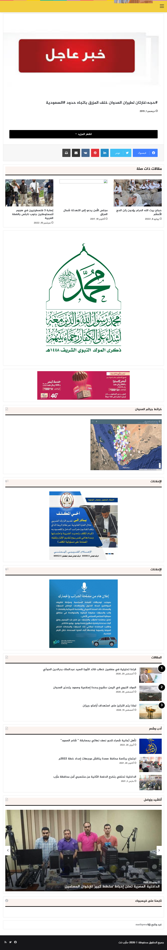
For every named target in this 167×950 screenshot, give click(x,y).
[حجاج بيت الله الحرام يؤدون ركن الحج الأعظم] (138, 192)
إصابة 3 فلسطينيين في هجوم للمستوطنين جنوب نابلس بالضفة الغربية (32, 214)
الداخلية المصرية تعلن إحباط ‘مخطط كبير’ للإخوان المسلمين (112, 887)
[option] (83, 850)
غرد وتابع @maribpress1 (149, 924)
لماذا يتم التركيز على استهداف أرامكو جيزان (109, 705)
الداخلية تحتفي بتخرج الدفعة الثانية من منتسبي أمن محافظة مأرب (94, 777)
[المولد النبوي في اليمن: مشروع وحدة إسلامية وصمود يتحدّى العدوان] (150, 693)
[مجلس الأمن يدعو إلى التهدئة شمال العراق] (83, 192)
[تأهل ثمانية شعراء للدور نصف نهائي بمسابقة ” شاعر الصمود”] (150, 746)
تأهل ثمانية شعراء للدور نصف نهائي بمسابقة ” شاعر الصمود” (98, 740)
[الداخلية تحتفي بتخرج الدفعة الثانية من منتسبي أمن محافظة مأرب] (150, 782)
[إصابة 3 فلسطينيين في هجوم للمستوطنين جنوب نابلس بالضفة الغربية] (29, 192)
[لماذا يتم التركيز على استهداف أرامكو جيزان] (150, 711)
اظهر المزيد (84, 134)
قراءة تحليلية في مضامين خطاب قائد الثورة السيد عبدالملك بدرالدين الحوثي (89, 669)
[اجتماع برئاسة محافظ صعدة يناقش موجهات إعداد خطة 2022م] (150, 764)
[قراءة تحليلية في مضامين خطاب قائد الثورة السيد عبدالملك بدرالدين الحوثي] (150, 675)
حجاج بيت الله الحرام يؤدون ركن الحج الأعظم (139, 212)
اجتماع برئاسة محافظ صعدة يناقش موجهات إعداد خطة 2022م (97, 758)
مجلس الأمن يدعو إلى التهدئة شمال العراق (85, 212)
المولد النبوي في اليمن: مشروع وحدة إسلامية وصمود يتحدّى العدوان (94, 687)
